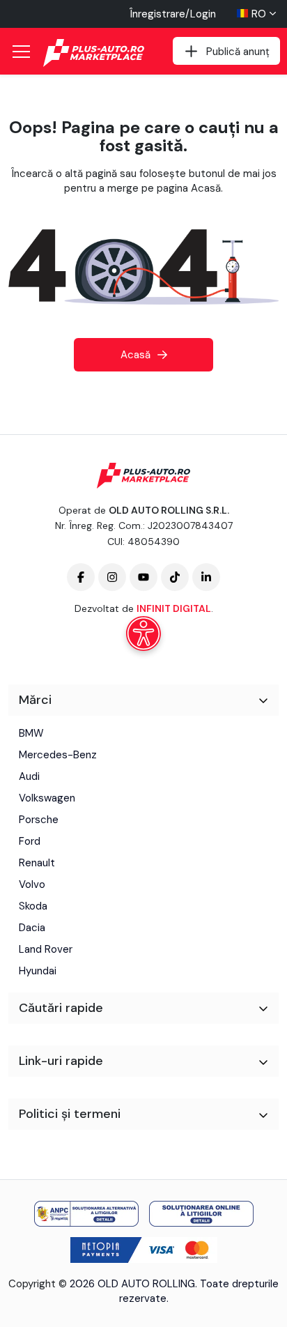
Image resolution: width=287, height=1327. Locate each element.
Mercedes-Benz (58, 755)
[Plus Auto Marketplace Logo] (95, 53)
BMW (31, 733)
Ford (29, 841)
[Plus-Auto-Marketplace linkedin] (206, 577)
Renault (37, 863)
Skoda (33, 906)
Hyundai (37, 971)
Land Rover (45, 949)
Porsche (39, 820)
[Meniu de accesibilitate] (143, 633)
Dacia (32, 928)
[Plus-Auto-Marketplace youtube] (143, 577)
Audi (29, 776)
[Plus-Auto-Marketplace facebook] (81, 577)
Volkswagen (47, 798)
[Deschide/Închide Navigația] (20, 51)
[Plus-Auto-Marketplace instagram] (112, 577)
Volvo (32, 884)
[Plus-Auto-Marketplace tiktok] (175, 577)
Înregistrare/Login (173, 14)
